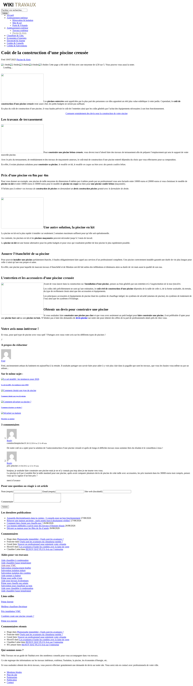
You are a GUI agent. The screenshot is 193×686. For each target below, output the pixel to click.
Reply (9, 440)
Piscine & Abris (19, 33)
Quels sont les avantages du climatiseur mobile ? (41, 541)
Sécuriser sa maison (7, 419)
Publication (12, 680)
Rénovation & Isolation (22, 20)
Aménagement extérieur (17, 28)
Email (49, 491)
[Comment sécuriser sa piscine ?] (16, 402)
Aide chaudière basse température (16, 563)
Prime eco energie (9, 621)
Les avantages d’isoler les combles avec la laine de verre (44, 547)
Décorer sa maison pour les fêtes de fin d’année (28, 528)
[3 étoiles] (24, 64)
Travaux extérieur (20, 30)
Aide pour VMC (8, 565)
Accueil (10, 15)
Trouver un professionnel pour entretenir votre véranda (42, 544)
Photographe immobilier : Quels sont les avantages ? (40, 539)
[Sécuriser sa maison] (11, 413)
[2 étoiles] (14, 64)
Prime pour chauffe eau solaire (14, 583)
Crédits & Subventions (17, 46)
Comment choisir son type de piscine (13, 396)
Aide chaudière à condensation (15, 560)
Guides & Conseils (15, 43)
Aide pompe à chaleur (11, 575)
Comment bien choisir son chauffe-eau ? (25, 523)
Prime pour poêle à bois (11, 578)
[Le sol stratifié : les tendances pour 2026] (20, 379)
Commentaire (7, 501)
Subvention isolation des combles (16, 573)
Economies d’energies (16, 38)
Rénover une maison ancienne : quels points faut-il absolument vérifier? (38, 520)
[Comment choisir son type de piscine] (18, 390)
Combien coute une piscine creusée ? (17, 616)
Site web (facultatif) (93, 491)
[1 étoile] (5, 64)
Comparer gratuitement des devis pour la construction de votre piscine (97, 113)
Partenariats (12, 677)
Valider (5, 13)
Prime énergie (7, 601)
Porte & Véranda (20, 25)
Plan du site (12, 675)
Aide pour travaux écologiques (15, 580)
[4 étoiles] (34, 64)
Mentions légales (14, 672)
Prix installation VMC (11, 611)
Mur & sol (17, 23)
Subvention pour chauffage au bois (16, 586)
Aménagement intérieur (17, 18)
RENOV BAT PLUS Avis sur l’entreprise (44, 549)
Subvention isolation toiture (13, 570)
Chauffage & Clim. (15, 35)
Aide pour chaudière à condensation (17, 588)
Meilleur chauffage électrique (14, 606)
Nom (7, 491)
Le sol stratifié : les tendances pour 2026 (15, 385)
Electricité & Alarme (16, 40)
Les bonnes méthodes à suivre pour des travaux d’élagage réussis (36, 525)
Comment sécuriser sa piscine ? (11, 407)
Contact (10, 682)
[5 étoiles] (43, 64)
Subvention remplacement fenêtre (16, 568)
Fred (3, 361)
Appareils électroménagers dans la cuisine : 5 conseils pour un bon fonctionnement (43, 518)
